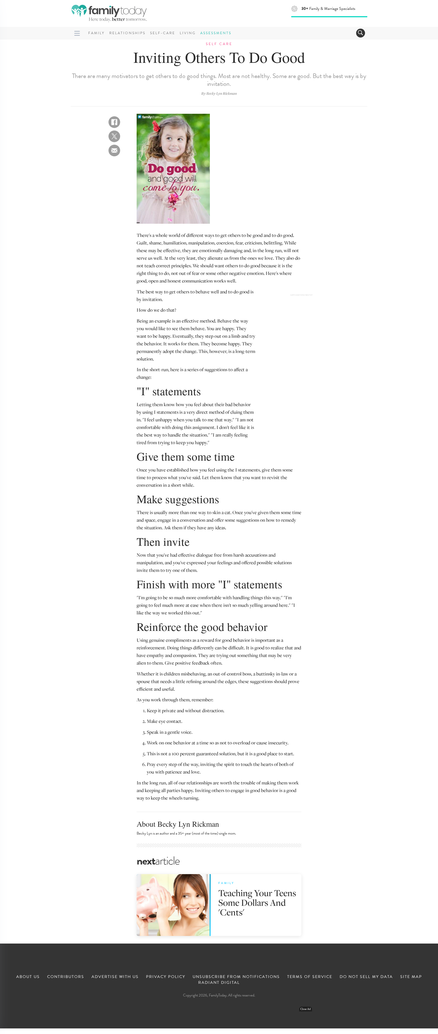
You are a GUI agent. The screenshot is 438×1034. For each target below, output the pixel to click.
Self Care (219, 44)
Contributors (65, 977)
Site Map (411, 977)
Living (188, 33)
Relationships (127, 33)
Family (96, 33)
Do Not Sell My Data (366, 977)
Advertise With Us (115, 977)
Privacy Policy (165, 977)
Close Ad (305, 1009)
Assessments (215, 33)
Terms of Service (309, 977)
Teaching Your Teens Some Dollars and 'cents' (257, 902)
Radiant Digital (219, 983)
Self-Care (162, 33)
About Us (28, 977)
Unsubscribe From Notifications (236, 977)
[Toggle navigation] (360, 33)
